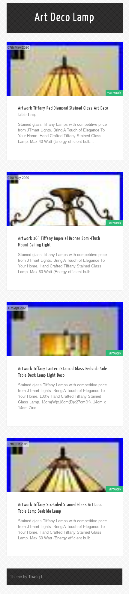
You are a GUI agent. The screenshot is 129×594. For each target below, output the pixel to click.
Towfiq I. (35, 576)
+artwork (114, 93)
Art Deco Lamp (64, 17)
